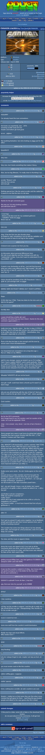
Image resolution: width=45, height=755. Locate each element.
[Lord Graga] (43, 169)
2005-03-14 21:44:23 (27, 306)
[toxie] (43, 677)
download (40, 72)
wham (40, 146)
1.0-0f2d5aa (11, 747)
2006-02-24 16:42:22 (27, 670)
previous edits (22, 720)
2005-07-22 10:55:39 (27, 638)
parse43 (15, 13)
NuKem (39, 187)
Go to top (22, 743)
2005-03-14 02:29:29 (31, 111)
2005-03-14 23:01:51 (25, 347)
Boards (35, 18)
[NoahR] (43, 595)
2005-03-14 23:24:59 (30, 379)
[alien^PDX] (43, 509)
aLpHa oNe (38, 441)
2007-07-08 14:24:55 (30, 692)
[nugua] (43, 653)
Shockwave (38, 347)
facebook (11, 100)
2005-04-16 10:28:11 (28, 595)
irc (41, 749)
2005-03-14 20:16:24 (31, 242)
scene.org (19, 15)
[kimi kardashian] (43, 621)
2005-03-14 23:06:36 (27, 356)
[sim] (43, 379)
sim (41, 379)
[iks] (44, 88)
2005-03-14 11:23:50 (27, 161)
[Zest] (43, 122)
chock (40, 176)
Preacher (39, 313)
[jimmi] (43, 543)
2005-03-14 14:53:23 (29, 176)
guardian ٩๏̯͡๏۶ (37, 231)
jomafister (39, 154)
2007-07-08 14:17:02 (28, 685)
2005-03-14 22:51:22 (30, 324)
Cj (41, 197)
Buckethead (38, 405)
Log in (4, 18)
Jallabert (39, 670)
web (26, 28)
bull (5, 83)
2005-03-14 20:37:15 (23, 285)
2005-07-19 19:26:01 (30, 629)
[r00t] (43, 614)
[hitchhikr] (43, 356)
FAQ (24, 20)
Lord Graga (38, 169)
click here (25, 718)
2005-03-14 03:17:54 (30, 122)
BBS (19, 20)
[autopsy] (43, 704)
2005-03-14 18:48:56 (27, 223)
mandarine (27, 747)
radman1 (39, 603)
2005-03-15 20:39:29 (31, 516)
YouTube (41, 76)
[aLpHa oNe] (43, 441)
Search (14, 20)
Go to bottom (22, 24)
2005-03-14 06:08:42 (29, 146)
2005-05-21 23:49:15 (27, 603)
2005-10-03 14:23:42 (28, 646)
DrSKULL (39, 638)
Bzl (41, 388)
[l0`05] (2, 81)
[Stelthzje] (43, 306)
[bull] (2, 83)
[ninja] (43, 413)
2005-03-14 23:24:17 (31, 371)
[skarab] (43, 646)
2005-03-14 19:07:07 (23, 231)
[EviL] (43, 629)
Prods (10, 18)
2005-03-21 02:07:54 (31, 556)
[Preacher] (43, 313)
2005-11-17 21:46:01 (29, 653)
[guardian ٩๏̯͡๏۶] (43, 231)
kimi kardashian (37, 621)
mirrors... (41, 78)
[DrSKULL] (43, 638)
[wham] (43, 146)
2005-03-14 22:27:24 (27, 313)
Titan (22, 28)
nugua (40, 653)
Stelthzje (39, 306)
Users (29, 18)
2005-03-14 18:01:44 (30, 210)
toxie (40, 677)
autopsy (39, 704)
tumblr (28, 100)
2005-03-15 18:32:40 (26, 441)
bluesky (33, 100)
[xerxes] (2, 85)
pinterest (22, 100)
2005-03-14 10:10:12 (26, 154)
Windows (15, 57)
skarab (40, 646)
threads (39, 100)
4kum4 (40, 662)
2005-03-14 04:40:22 (29, 137)
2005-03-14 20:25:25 (31, 276)
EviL (40, 629)
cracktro (14, 59)
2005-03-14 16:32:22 (31, 197)
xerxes (6, 85)
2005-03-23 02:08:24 (29, 576)
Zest (40, 122)
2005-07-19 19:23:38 (23, 621)
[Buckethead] (43, 405)
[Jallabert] (43, 670)
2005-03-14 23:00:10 (31, 338)
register (41, 732)
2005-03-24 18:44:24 (30, 588)
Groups (16, 18)
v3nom (40, 685)
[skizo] (43, 137)
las (41, 242)
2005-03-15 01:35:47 (31, 398)
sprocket (39, 161)
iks (41, 88)
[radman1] (43, 603)
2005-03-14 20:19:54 (31, 249)
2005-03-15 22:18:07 (25, 535)
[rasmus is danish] (43, 293)
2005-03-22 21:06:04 (30, 565)
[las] (43, 242)
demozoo (41, 74)
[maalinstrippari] (43, 285)
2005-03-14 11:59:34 (26, 169)
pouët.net (3, 747)
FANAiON (34, 28)
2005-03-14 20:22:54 (31, 263)
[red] (43, 338)
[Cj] (43, 197)
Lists (41, 18)
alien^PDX (38, 509)
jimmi (40, 543)
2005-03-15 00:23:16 (30, 388)
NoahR (40, 595)
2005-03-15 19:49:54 (30, 467)
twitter (17, 100)
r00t (40, 614)
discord (35, 749)
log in (35, 732)
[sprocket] (43, 161)
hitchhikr (39, 356)
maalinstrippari (37, 285)
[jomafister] (43, 154)
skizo (40, 137)
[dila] (43, 692)
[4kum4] (43, 662)
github (42, 751)
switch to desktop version (22, 745)
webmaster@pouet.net (31, 751)
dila (41, 692)
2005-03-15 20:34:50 (26, 509)
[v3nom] (43, 685)
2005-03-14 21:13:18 (22, 293)
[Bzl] (43, 388)
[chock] (43, 176)
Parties (23, 18)
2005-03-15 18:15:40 (30, 429)
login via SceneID (25, 729)
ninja (40, 413)
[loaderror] (43, 223)
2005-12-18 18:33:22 (28, 662)
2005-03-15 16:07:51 (30, 413)
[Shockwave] (43, 347)
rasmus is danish (36, 293)
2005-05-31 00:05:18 (30, 614)
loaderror (39, 223)
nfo (42, 29)
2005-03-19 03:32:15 (29, 543)
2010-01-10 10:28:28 (28, 704)
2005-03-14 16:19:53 (28, 187)
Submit (30, 20)
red (41, 338)
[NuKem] (43, 187)
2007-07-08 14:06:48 (29, 677)
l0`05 (5, 81)
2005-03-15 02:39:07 (25, 405)
